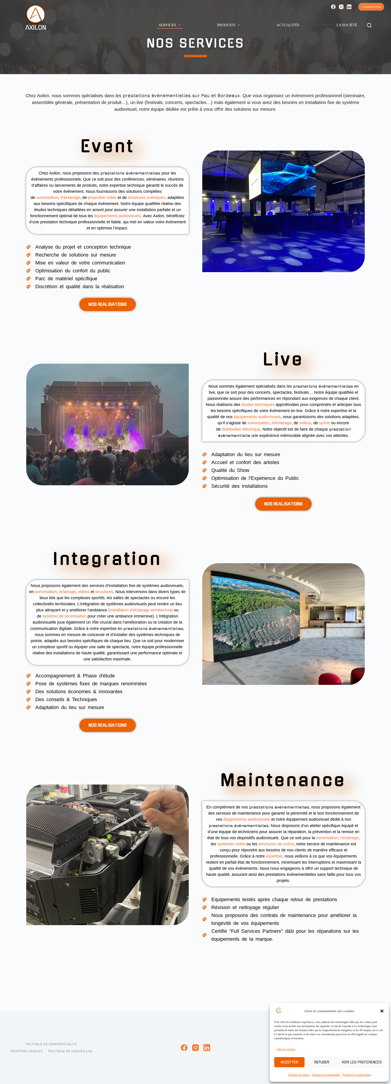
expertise (274, 856)
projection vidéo (102, 197)
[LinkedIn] (349, 7)
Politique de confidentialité (326, 1075)
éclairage (67, 591)
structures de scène (276, 844)
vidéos (305, 423)
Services (167, 25)
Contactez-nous (371, 6)
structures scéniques (146, 197)
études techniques (257, 404)
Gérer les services (286, 1049)
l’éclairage (349, 838)
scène (324, 423)
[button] (382, 1011)
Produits (226, 25)
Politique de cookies (299, 1075)
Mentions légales (26, 1051)
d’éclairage (70, 197)
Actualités (288, 25)
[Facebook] (333, 7)
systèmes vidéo (231, 844)
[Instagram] (341, 7)
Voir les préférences (362, 1062)
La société (346, 25)
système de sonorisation (64, 616)
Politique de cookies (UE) (70, 1051)
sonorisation (47, 197)
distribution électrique (241, 429)
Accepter (289, 1062)
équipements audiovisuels (117, 216)
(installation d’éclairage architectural (141, 610)
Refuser (321, 1062)
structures (104, 591)
